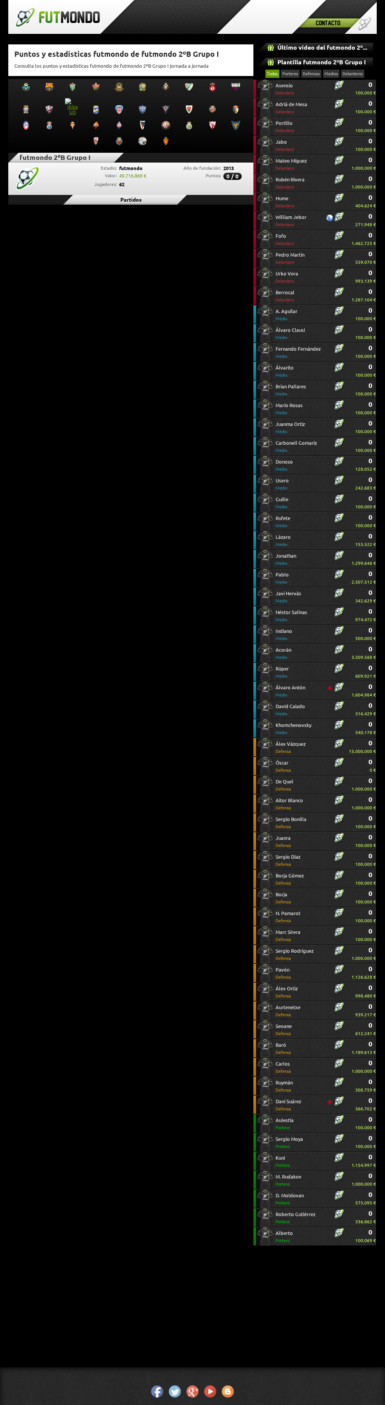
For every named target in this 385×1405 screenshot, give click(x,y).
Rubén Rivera (290, 183)
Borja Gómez (290, 879)
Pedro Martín (290, 258)
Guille (282, 503)
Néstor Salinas (291, 616)
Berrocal (285, 296)
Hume (285, 202)
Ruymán (284, 1086)
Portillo (285, 126)
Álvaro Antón (290, 691)
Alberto (284, 1236)
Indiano (284, 634)
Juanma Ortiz (290, 427)
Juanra (283, 841)
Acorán (283, 653)
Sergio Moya (289, 1142)
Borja (283, 898)
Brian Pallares (291, 390)
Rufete (283, 521)
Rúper (282, 672)
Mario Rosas (289, 409)
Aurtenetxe (288, 1011)
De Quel (284, 785)
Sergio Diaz (288, 860)
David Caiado (290, 710)
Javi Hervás (288, 597)
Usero (282, 484)
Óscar (283, 766)
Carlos (283, 1067)
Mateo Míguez (291, 164)
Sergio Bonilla (291, 823)
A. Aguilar (286, 315)
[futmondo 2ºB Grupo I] (339, 87)
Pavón (283, 973)
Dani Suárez (288, 1105)
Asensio (285, 89)
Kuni (283, 1161)
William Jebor (291, 220)
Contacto (328, 22)
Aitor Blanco (289, 804)
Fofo (285, 239)
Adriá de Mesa (291, 108)
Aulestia (285, 1124)
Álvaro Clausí (290, 333)
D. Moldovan (290, 1199)
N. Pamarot (288, 917)
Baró (283, 1048)
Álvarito (285, 371)
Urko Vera (287, 277)
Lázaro (283, 540)
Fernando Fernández (298, 352)
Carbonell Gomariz (296, 446)
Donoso (284, 465)
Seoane (284, 1029)
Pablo (282, 578)
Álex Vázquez (291, 747)
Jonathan (286, 559)
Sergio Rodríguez (295, 954)
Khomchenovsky (293, 728)
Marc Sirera (288, 935)
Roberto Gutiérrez (295, 1218)
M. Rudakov (289, 1180)
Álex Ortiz (287, 992)
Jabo (285, 145)
